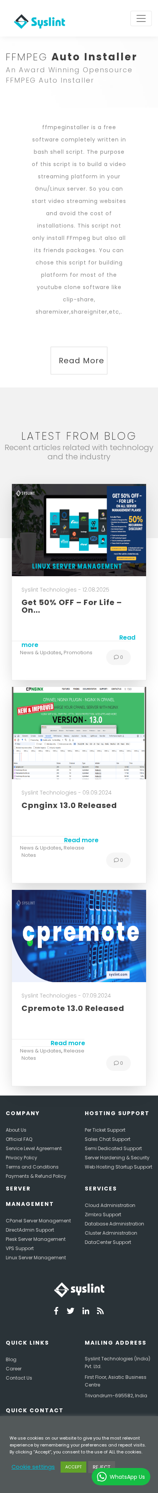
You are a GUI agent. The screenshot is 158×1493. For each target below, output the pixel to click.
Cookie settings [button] (33, 1466)
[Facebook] (56, 1312)
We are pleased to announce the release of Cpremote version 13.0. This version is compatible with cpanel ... (74, 1032)
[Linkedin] (85, 1312)
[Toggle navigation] (141, 18)
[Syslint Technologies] (37, 18)
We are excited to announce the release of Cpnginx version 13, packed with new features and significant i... (71, 829)
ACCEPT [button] (73, 1467)
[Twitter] (70, 1312)
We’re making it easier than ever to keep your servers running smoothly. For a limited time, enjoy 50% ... (79, 630)
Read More (81, 360)
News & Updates (40, 652)
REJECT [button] (101, 1467)
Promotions (78, 652)
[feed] (100, 1312)
